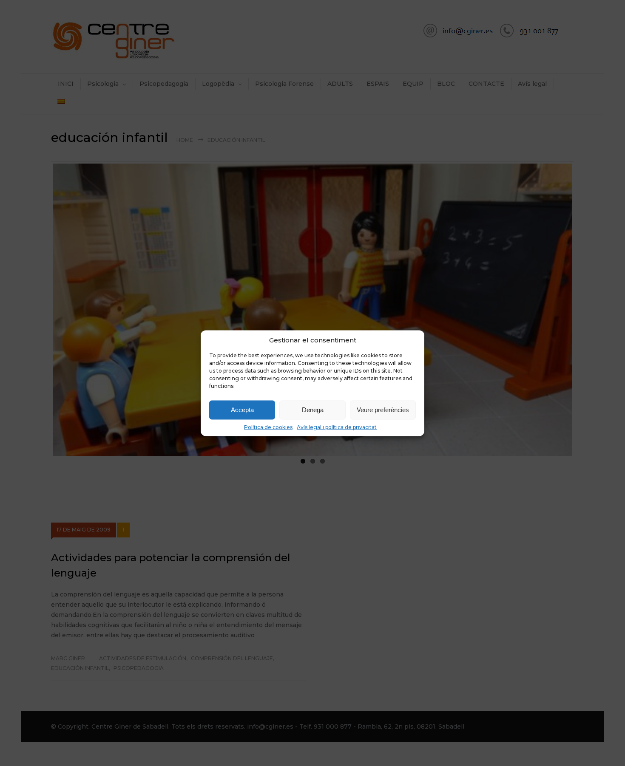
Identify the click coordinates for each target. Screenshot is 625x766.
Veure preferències (383, 409)
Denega (313, 409)
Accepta (242, 409)
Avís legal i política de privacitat (337, 427)
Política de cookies (268, 427)
